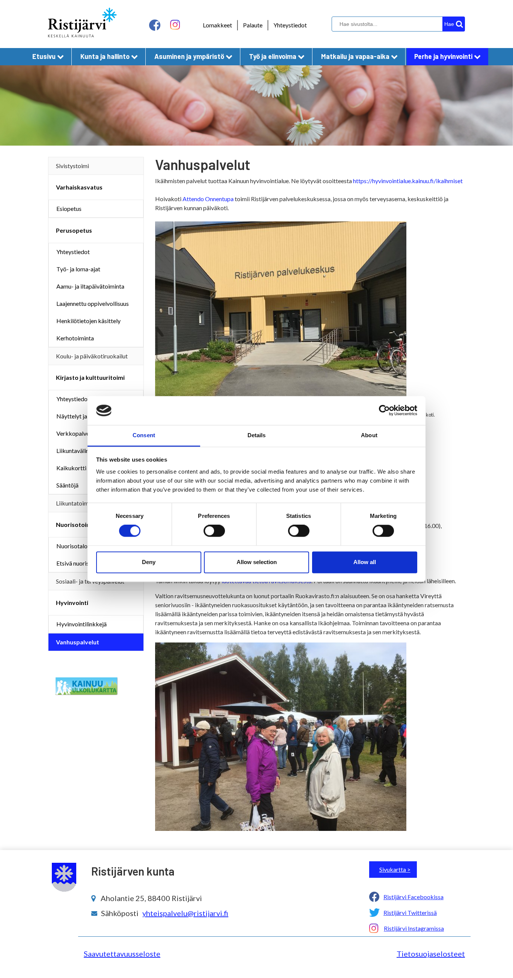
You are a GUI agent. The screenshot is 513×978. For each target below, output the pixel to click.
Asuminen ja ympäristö (189, 56)
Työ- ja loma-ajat (78, 268)
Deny (148, 562)
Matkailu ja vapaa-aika (355, 56)
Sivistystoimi (72, 165)
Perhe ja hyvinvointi (443, 56)
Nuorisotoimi (74, 524)
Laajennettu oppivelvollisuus (92, 303)
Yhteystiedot (290, 25)
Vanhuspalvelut (77, 641)
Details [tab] (256, 435)
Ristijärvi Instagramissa (414, 928)
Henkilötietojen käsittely (88, 320)
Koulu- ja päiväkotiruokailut (92, 356)
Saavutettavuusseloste (122, 953)
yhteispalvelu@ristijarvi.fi (185, 913)
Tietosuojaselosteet (431, 953)
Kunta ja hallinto (105, 56)
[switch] (214, 531)
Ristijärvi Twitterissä (410, 912)
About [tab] (369, 435)
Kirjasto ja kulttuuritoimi (90, 377)
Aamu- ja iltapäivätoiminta (90, 286)
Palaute (253, 25)
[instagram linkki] (175, 25)
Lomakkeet (217, 25)
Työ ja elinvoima (272, 56)
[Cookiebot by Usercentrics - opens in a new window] (384, 410)
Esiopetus (68, 208)
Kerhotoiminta (75, 338)
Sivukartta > (394, 869)
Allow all (364, 562)
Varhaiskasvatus (79, 187)
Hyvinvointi (72, 602)
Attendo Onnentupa (208, 198)
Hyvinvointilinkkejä (81, 623)
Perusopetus (74, 230)
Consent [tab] (144, 435)
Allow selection (257, 562)
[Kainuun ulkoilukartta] (87, 685)
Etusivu (44, 56)
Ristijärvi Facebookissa (413, 896)
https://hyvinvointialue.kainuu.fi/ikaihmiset (408, 180)
